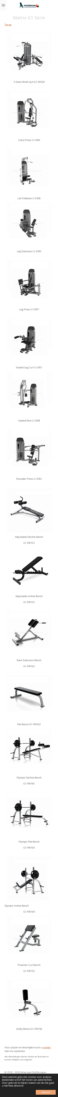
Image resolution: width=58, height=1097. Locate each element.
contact (47, 1047)
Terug (7, 24)
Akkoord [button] (46, 1092)
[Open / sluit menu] (3, 5)
